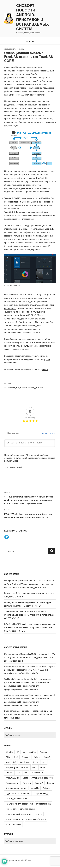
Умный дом (11, 808)
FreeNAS (23, 77)
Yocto (25, 777)
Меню (31, 40)
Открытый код (41, 793)
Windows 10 (37, 772)
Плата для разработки (16, 798)
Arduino (43, 751)
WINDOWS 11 (12, 777)
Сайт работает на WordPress (17, 860)
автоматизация (27, 808)
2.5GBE (9, 751)
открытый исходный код (31, 388)
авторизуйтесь (48, 432)
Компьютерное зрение (16, 788)
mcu (44, 762)
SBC (34, 767)
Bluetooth (26, 756)
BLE (16, 756)
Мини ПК (35, 788)
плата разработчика (36, 819)
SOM (42, 767)
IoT (14, 762)
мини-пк (38, 814)
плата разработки (14, 819)
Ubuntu (9, 772)
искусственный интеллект (18, 814)
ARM (8, 756)
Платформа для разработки (19, 803)
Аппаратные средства (42, 777)
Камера (50, 782)
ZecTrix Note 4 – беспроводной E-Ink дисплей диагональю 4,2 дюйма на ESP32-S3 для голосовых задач (28, 714)
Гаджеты (27, 782)
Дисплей (39, 782)
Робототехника (43, 803)
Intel (7, 762)
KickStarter (25, 762)
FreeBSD (11, 388)
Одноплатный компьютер (18, 793)
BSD (9, 384)
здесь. (45, 369)
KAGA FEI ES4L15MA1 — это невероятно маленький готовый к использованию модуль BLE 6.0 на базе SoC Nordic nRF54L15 (29, 627)
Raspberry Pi (12, 767)
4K (18, 751)
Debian (37, 756)
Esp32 (47, 756)
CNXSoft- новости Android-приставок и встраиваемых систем (32, 17)
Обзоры (46, 788)
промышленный (13, 824)
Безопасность (12, 782)
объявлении (28, 345)
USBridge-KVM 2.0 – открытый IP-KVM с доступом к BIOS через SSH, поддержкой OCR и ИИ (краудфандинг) (30, 657)
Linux (35, 762)
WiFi (26, 772)
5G (24, 751)
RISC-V (24, 767)
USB (18, 772)
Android (32, 751)
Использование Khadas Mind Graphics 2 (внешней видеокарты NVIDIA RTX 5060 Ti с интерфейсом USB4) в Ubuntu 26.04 (29, 670)
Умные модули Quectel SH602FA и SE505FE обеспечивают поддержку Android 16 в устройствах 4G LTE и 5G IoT (29, 615)
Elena (21, 49)
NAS (17, 388)
